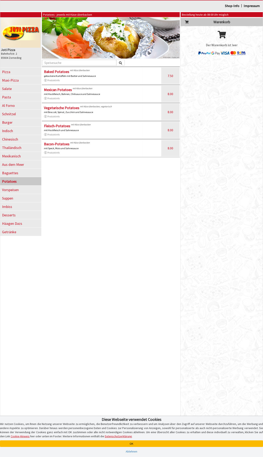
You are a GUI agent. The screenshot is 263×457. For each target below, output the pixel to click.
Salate (7, 88)
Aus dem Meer (13, 164)
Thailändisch (11, 147)
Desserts (9, 215)
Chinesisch (10, 139)
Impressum (252, 6)
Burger (7, 122)
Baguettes (10, 173)
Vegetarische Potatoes (61, 107)
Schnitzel (9, 114)
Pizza (6, 71)
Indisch (7, 130)
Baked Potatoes (56, 71)
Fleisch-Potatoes (57, 125)
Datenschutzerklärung (118, 436)
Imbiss (7, 206)
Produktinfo (53, 80)
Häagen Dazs (12, 223)
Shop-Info (232, 6)
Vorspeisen (10, 189)
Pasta (6, 97)
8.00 (170, 94)
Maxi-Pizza (10, 80)
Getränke (9, 232)
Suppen (7, 198)
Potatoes (9, 181)
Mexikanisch (11, 156)
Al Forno (8, 105)
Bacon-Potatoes (56, 144)
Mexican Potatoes (58, 89)
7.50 (170, 76)
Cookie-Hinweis (20, 436)
